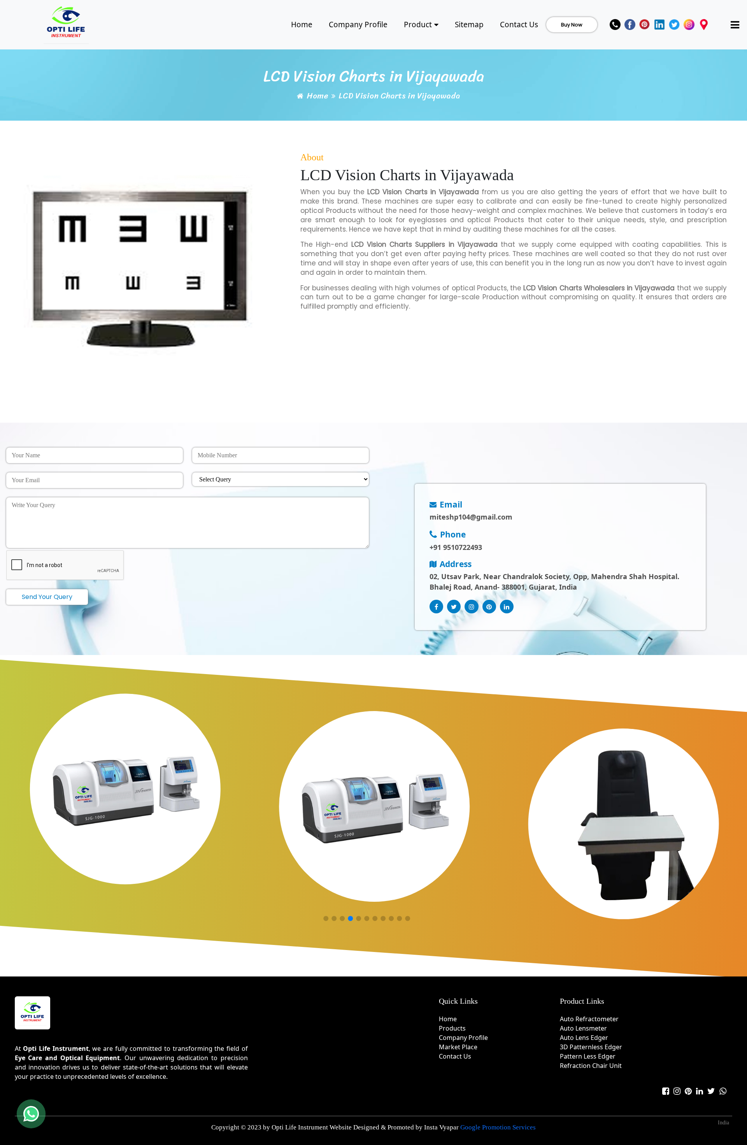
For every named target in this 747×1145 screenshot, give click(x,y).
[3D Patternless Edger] (125, 789)
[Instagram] (689, 24)
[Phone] (615, 24)
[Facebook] (629, 24)
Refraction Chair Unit (591, 1065)
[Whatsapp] (722, 1091)
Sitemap (469, 24)
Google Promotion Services (498, 1127)
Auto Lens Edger (584, 1037)
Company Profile (358, 24)
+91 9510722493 (456, 547)
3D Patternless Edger (591, 1047)
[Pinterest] (644, 24)
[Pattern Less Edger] (374, 806)
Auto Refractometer (589, 1019)
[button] (325, 918)
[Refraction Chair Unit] (623, 824)
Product (418, 24)
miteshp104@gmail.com (471, 517)
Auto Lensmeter (583, 1028)
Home (301, 24)
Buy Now (571, 24)
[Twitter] (674, 24)
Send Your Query (47, 596)
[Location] (703, 24)
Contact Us (519, 24)
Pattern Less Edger (587, 1056)
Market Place (458, 1047)
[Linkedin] (659, 24)
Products (452, 1028)
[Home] (66, 23)
